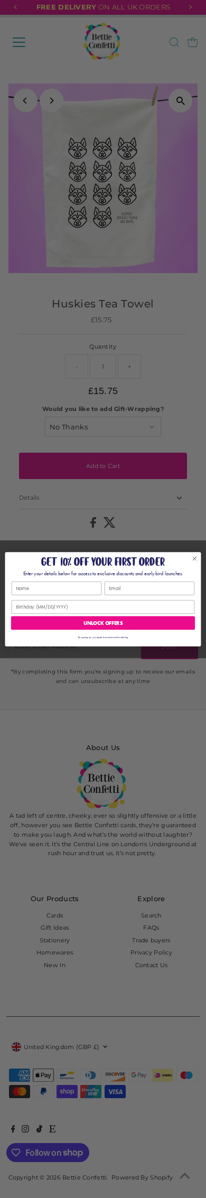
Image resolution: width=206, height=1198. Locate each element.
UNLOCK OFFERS (103, 623)
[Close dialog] (194, 558)
